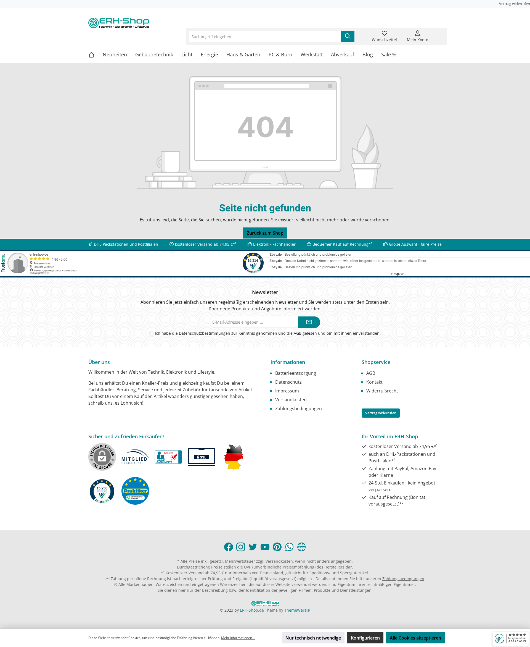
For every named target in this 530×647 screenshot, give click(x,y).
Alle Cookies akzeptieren (415, 638)
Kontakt (374, 382)
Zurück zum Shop (265, 233)
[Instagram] (240, 546)
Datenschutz (288, 382)
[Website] (301, 546)
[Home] (95, 54)
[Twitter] (252, 546)
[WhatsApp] (289, 546)
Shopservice (376, 362)
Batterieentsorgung (295, 373)
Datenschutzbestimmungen (204, 333)
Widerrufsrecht (382, 391)
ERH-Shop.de (252, 610)
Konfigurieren (365, 638)
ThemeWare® (297, 610)
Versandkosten (291, 400)
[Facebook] (228, 546)
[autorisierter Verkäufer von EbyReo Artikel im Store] (102, 490)
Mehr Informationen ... (238, 637)
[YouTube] (265, 546)
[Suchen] (347, 36)
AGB (297, 333)
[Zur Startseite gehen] (118, 23)
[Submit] (309, 322)
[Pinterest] (277, 546)
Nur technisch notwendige (313, 638)
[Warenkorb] (438, 33)
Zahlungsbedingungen (298, 408)
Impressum (287, 391)
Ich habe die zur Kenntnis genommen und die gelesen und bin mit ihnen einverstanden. (268, 333)
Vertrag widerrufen (514, 3)
